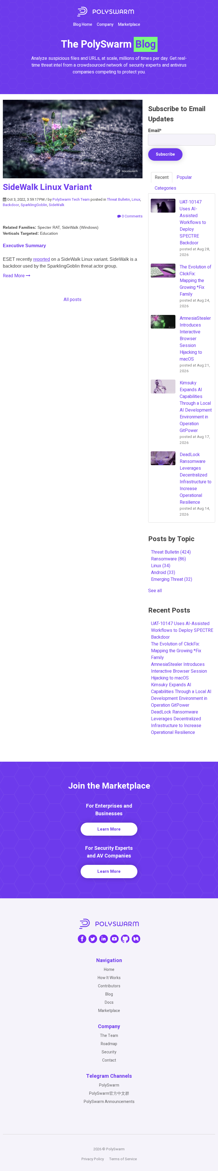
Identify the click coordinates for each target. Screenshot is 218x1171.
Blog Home (82, 24)
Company (105, 24)
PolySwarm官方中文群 (109, 1093)
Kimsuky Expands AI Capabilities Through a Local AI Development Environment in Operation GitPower (181, 695)
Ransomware (168, 559)
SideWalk (56, 204)
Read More (14, 275)
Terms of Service (123, 1159)
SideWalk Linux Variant (47, 187)
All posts (72, 299)
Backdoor (11, 204)
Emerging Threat (171, 579)
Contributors (109, 986)
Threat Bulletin (118, 199)
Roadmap (109, 1044)
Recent (162, 177)
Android (163, 572)
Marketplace (129, 24)
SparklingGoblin (34, 204)
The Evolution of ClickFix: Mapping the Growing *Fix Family (176, 651)
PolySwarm (109, 1085)
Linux (136, 199)
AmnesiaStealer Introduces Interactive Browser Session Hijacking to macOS (179, 671)
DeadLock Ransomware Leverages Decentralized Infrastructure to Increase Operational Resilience (176, 722)
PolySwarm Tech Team (71, 199)
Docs (109, 1002)
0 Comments (131, 216)
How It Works (109, 978)
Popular (184, 177)
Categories (165, 188)
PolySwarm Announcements (109, 1102)
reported (41, 259)
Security (109, 1052)
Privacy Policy (92, 1159)
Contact (109, 1060)
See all (155, 590)
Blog (109, 994)
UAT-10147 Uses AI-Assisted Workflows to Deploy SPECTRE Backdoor (182, 630)
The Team (109, 1036)
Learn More (109, 829)
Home (109, 970)
